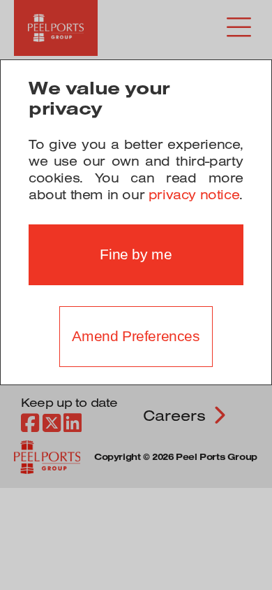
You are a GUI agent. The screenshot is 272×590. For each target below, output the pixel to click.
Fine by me (136, 254)
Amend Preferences (135, 336)
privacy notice (194, 194)
